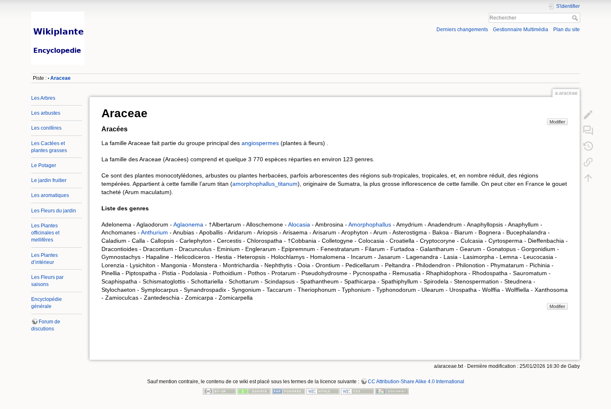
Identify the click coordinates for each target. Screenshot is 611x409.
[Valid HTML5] (323, 391)
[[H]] (165, 14)
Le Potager (43, 165)
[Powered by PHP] (288, 391)
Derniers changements (462, 29)
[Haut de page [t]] (588, 178)
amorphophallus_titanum (265, 183)
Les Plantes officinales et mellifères (45, 233)
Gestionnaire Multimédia (520, 29)
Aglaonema (188, 224)
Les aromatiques (50, 195)
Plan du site (566, 29)
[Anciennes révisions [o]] (588, 146)
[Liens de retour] (588, 162)
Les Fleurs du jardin (53, 211)
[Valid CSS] (357, 391)
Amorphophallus (369, 224)
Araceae (60, 78)
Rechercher (576, 18)
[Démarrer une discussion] (588, 130)
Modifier (557, 121)
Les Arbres (43, 98)
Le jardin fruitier (49, 180)
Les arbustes (45, 113)
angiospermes (260, 143)
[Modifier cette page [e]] (588, 115)
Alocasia (299, 224)
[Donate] (254, 391)
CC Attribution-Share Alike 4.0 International (416, 381)
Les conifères (46, 128)
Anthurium (154, 232)
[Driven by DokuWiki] (392, 391)
